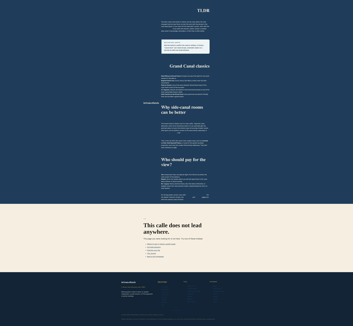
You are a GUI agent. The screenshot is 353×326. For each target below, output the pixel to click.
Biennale (189, 299)
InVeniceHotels (151, 103)
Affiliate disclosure (218, 291)
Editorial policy (217, 288)
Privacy (215, 299)
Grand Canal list (166, 29)
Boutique (198, 197)
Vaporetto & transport (193, 291)
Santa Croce (165, 294)
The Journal (151, 253)
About (215, 286)
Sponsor (215, 296)
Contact (215, 293)
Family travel (191, 301)
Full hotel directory (154, 247)
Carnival (189, 296)
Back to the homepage (155, 257)
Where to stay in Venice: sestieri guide (161, 244)
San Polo (184, 133)
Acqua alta (190, 293)
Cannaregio (165, 133)
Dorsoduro (173, 133)
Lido (162, 305)
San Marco (164, 287)
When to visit (191, 286)
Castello (163, 299)
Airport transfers (192, 288)
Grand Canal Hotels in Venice (196, 195)
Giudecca (164, 302)
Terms (215, 301)
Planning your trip (153, 250)
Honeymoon (188, 197)
